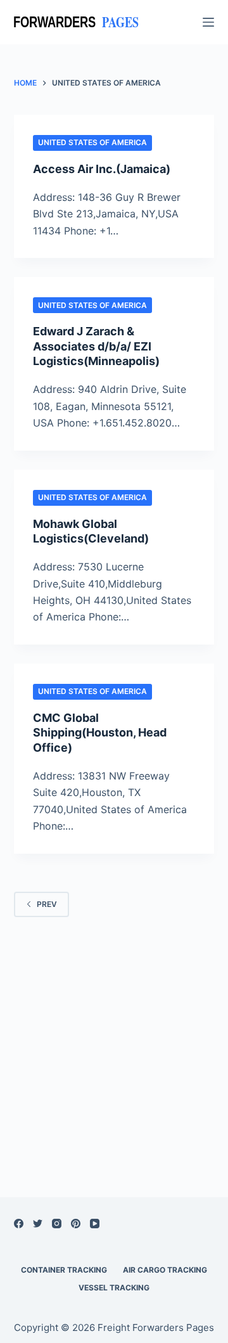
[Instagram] (56, 1223)
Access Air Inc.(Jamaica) (101, 169)
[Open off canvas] (208, 22)
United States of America (92, 142)
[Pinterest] (75, 1223)
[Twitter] (37, 1223)
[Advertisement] (114, 1041)
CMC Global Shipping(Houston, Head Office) (100, 732)
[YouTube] (94, 1223)
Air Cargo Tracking (165, 1270)
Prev (47, 904)
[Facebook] (18, 1223)
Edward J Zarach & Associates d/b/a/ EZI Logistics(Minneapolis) (96, 346)
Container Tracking (64, 1270)
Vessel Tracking (114, 1287)
